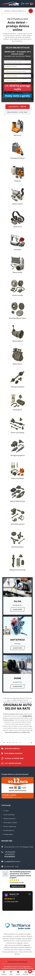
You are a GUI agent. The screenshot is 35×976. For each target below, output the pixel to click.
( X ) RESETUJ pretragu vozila (17, 87)
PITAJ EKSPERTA (9, 856)
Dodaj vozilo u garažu (17, 95)
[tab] (17, 106)
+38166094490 (9, 854)
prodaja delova (27, 716)
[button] (30, 971)
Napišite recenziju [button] (18, 886)
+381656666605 (9, 852)
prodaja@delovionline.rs (12, 861)
